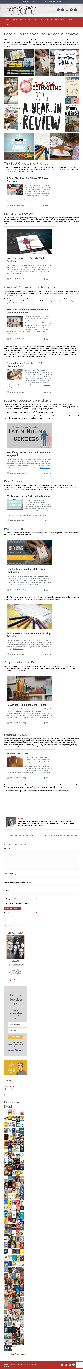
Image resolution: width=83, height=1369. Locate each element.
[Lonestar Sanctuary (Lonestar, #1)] (14, 1294)
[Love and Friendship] (22, 1179)
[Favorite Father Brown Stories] (10, 1215)
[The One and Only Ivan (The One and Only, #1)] (18, 1336)
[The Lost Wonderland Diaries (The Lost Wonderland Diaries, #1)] (6, 1330)
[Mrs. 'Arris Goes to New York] (18, 1197)
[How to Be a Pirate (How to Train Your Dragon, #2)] (14, 1276)
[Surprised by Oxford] (10, 1179)
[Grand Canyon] (10, 1190)
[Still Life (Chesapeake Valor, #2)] (14, 1143)
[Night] (14, 1118)
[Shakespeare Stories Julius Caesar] (6, 1245)
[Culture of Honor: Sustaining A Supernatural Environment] (10, 1173)
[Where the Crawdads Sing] (18, 1209)
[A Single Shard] (14, 1161)
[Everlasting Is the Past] (6, 1233)
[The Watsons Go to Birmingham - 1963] (14, 1270)
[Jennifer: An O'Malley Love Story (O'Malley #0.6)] (18, 1276)
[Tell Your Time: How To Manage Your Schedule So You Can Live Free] (22, 1215)
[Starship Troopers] (10, 1246)
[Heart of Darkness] (14, 1330)
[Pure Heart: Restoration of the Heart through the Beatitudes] (10, 1197)
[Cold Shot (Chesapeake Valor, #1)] (18, 1143)
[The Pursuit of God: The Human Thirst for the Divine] (6, 1348)
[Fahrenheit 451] (18, 1330)
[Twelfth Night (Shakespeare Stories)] (22, 1239)
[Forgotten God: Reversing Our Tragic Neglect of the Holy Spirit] (10, 1239)
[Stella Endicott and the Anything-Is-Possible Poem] (10, 1300)
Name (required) (10, 874)
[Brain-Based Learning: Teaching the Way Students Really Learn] (14, 1124)
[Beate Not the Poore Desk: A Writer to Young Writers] (14, 1227)
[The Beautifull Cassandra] (10, 1185)
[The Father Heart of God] (6, 1173)
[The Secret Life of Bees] (18, 1191)
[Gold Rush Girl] (14, 1318)
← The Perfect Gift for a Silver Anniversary (19, 836)
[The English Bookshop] (6, 1209)
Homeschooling (35, 20)
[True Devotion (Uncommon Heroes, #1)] (22, 1137)
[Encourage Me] (14, 1179)
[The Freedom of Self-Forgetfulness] (22, 1342)
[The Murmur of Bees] (14, 1263)
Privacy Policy (9, 1089)
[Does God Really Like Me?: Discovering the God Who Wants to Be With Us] (10, 1149)
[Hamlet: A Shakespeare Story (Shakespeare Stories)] (18, 1239)
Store (70, 20)
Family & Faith (11, 20)
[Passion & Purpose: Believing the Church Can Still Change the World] (22, 1131)
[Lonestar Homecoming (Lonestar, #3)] (6, 1294)
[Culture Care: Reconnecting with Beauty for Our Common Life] (18, 1251)
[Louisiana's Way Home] (18, 1245)
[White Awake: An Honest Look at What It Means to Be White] (22, 1263)
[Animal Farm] (18, 1324)
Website (7, 891)
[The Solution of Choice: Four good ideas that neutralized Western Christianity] (18, 1149)
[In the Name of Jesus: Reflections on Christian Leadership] (10, 1257)
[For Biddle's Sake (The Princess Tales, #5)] (22, 1306)
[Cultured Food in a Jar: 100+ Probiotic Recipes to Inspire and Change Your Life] (14, 1202)
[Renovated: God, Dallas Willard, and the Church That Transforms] (22, 1149)
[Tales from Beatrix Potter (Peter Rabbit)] (22, 1172)
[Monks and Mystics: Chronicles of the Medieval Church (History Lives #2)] (10, 1324)
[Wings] (22, 1185)
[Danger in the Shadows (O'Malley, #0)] (6, 1282)
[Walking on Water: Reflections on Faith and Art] (6, 1203)
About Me (7, 1080)
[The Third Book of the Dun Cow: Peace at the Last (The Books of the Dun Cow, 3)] (18, 1221)
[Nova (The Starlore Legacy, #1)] (22, 1167)
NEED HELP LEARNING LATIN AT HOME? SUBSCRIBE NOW (41, 2)
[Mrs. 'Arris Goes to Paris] (22, 1197)
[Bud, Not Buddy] (6, 1342)
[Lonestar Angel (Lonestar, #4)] (22, 1288)
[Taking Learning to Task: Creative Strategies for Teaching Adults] (18, 1257)
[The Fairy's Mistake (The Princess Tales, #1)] (22, 1318)
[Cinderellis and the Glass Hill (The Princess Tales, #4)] (6, 1312)
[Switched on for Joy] (18, 1130)
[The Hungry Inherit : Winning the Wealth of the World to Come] (6, 1185)
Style (22, 20)
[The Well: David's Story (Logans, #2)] (22, 1270)
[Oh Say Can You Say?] (6, 1221)
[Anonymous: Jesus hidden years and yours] (10, 1167)
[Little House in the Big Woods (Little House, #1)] (6, 1300)
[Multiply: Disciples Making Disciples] (14, 1233)
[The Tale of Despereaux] (10, 1342)
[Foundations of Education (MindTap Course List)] (6, 1130)
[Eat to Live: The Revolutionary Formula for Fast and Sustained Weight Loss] (22, 1203)
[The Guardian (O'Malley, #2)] (10, 1288)
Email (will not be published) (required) (18, 882)
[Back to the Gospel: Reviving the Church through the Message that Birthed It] (18, 1155)
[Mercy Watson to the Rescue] (22, 1299)
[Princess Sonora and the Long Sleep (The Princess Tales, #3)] (18, 1312)
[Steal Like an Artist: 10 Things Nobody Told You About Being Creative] (22, 1208)
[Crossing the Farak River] (14, 1306)
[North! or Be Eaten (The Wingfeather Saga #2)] (14, 1300)
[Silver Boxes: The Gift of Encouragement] (22, 1191)
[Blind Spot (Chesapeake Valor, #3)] (10, 1143)
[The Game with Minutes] (18, 1161)
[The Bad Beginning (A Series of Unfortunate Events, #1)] (22, 1336)
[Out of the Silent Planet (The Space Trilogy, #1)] (14, 1342)
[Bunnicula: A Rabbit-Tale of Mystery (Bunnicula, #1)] (18, 1179)
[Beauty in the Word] (6, 1264)
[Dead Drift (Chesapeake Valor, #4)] (6, 1143)
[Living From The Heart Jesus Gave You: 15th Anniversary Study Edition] (6, 1161)
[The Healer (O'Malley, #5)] (18, 1282)
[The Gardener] (18, 1184)
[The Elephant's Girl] (10, 1318)
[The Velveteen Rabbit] (18, 1173)
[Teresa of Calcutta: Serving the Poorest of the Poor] (10, 1312)
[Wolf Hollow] (10, 1161)
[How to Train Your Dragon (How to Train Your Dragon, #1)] (22, 1276)
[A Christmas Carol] (14, 1251)
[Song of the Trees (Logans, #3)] (18, 1270)
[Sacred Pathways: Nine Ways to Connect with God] (18, 1215)
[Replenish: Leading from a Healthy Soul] (22, 1124)
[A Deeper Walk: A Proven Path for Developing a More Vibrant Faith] (22, 1143)
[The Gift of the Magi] (22, 1246)
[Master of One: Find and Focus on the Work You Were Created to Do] (14, 1197)
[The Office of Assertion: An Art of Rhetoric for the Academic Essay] (22, 1257)
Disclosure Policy (10, 1086)
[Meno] (14, 1348)
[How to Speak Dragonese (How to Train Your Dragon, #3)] (10, 1276)
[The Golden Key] (22, 1233)
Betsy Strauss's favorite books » (17, 1354)
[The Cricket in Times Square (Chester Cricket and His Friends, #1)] (18, 1119)
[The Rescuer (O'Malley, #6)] (14, 1282)
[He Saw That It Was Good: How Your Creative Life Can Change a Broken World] (6, 1215)
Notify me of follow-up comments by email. (21, 899)
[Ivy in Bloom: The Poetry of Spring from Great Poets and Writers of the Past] (22, 1330)
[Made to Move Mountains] (6, 1336)
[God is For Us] (6, 1112)
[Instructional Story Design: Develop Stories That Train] (10, 1124)
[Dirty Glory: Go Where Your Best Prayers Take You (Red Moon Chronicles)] (14, 1167)
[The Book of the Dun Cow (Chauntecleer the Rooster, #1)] (10, 1233)
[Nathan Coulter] (6, 1227)
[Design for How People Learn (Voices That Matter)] (6, 1124)
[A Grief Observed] (22, 1118)
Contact (7, 1083)
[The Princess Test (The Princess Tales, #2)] (6, 1324)
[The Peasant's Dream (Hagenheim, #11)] (6, 1318)
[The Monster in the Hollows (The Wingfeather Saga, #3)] (18, 1342)
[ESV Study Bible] (10, 1251)
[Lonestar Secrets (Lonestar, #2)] (10, 1294)
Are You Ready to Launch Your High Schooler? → (62, 836)
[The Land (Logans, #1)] (6, 1276)
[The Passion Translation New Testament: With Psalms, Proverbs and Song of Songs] (6, 1136)
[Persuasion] (14, 1185)
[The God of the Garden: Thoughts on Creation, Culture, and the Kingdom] (10, 1227)
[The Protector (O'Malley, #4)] (22, 1282)
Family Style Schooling (16, 1364)
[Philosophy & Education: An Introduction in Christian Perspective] (18, 1124)
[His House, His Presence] (22, 1154)
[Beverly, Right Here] (14, 1245)
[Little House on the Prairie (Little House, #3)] (22, 1293)
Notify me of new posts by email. (17, 903)
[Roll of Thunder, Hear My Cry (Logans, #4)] (10, 1270)
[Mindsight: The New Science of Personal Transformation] (18, 1112)
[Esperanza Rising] (6, 1269)
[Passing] (10, 1282)
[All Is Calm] (18, 1288)
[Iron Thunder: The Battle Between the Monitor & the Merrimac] (6, 1197)
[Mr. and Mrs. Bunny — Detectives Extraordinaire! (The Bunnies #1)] (14, 1172)
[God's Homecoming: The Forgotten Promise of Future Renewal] (10, 1112)
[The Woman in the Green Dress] (18, 1306)
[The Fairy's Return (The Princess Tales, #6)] (18, 1300)
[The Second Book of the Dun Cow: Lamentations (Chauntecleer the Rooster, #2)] (22, 1221)
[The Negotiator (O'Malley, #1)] (14, 1288)
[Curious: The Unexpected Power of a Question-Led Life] (22, 1251)
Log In (8, 25)
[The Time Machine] (6, 1191)
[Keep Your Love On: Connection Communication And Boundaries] (18, 1167)
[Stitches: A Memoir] (14, 1190)
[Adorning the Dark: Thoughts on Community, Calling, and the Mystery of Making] (10, 1330)
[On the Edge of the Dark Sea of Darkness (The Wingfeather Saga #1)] (18, 1318)
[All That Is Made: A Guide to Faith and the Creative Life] (14, 1209)
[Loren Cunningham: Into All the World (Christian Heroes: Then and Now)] (18, 1233)
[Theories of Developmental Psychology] (22, 1113)
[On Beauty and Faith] (14, 1214)
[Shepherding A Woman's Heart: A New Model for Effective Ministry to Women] (18, 1227)
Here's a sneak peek (17, 671)
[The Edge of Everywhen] (18, 1294)
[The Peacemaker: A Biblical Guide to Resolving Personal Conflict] (18, 1263)
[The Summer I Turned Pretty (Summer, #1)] (22, 1161)
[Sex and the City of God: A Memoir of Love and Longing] (6, 1179)
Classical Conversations (55, 20)
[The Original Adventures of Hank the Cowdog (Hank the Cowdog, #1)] (10, 1155)
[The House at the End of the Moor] (22, 1324)
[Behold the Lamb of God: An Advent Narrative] (6, 1251)
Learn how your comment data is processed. (48, 913)
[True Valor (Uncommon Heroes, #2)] (18, 1137)
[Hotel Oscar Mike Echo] (6, 1167)
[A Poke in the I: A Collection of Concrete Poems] (10, 1220)
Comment (8, 848)
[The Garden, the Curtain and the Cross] (6, 1154)
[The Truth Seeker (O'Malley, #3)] (6, 1288)
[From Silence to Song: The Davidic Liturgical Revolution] (14, 1131)
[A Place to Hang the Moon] (14, 1137)
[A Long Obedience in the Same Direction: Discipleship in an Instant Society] (6, 1239)
